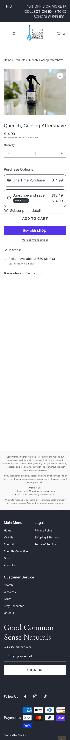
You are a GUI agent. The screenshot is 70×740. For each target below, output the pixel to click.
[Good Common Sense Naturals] (35, 34)
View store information (23, 273)
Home (7, 60)
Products (19, 60)
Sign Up (35, 670)
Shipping (8, 137)
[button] (6, 34)
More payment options (35, 239)
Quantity (9, 145)
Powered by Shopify (15, 735)
